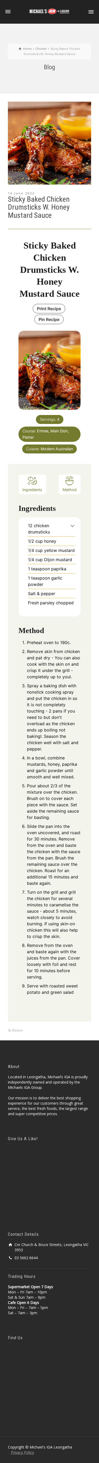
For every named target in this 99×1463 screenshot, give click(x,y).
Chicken (17, 1030)
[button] (72, 525)
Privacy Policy (22, 1452)
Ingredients (32, 489)
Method (70, 489)
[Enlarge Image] (49, 143)
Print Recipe (49, 308)
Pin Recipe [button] (49, 319)
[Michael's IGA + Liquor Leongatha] (50, 11)
